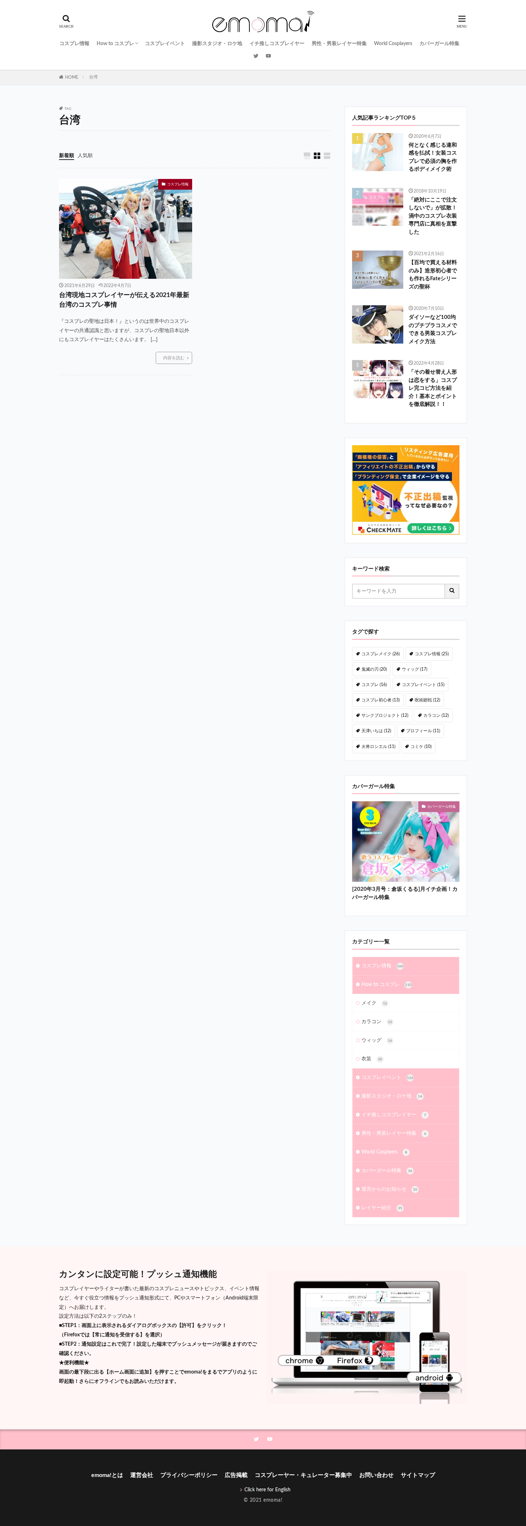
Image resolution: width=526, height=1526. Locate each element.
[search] (452, 591)
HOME (71, 77)
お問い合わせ (376, 1475)
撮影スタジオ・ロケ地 (217, 43)
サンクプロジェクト (384, 715)
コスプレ (374, 684)
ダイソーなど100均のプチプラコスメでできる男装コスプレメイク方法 (433, 329)
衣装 (371, 1058)
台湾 (93, 77)
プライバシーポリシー (189, 1475)
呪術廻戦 (427, 700)
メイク (374, 1003)
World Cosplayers (393, 43)
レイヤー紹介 (381, 1207)
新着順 (66, 155)
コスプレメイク (380, 654)
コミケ (421, 746)
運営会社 (141, 1475)
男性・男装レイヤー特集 (339, 43)
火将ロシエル (378, 746)
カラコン (436, 715)
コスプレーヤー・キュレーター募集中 (303, 1475)
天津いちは (376, 731)
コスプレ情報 (74, 43)
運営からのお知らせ (389, 1189)
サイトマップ (418, 1475)
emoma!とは (107, 1475)
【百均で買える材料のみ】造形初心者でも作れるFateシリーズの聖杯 (433, 275)
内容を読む (174, 358)
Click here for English (267, 1489)
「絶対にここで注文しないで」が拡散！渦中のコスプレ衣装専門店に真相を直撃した (433, 216)
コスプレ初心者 (380, 700)
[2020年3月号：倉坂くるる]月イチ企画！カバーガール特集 (405, 893)
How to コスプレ (115, 43)
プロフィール (423, 731)
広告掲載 (236, 1475)
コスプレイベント (165, 43)
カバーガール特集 (439, 43)
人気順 (85, 155)
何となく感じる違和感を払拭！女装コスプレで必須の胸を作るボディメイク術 (433, 157)
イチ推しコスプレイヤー (277, 43)
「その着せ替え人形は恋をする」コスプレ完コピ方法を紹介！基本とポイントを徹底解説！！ (433, 388)
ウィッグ (414, 669)
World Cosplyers (384, 1152)
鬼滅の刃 (374, 669)
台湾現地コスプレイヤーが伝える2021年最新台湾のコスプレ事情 (124, 300)
